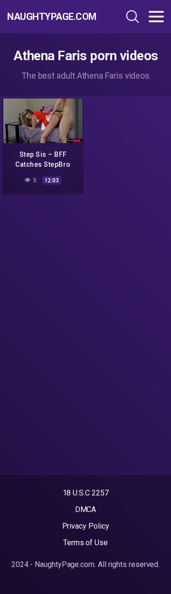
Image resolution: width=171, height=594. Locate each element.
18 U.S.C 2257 (86, 492)
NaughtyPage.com (51, 16)
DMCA (85, 509)
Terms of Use (85, 542)
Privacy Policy (85, 526)
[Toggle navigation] (156, 16)
